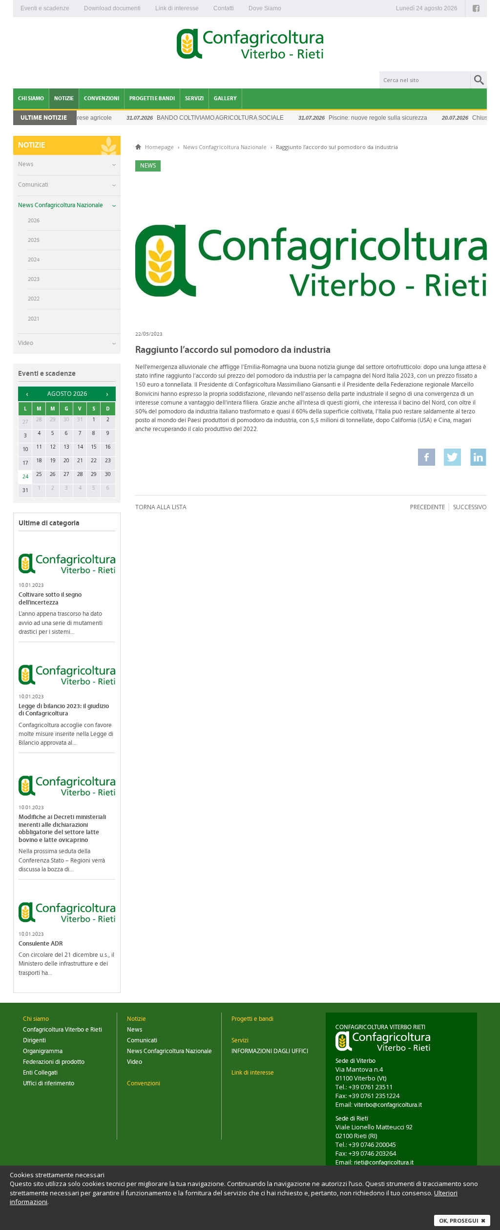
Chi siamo (31, 98)
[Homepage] (250, 45)
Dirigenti (34, 1040)
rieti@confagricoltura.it (384, 1162)
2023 (34, 279)
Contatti (223, 8)
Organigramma (42, 1051)
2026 (34, 220)
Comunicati (33, 185)
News (25, 164)
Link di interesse (177, 8)
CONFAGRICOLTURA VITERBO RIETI (380, 1027)
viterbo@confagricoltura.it (388, 1105)
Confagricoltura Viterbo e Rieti (62, 1030)
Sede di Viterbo (355, 1061)
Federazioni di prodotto (53, 1062)
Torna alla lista (161, 507)
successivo (470, 507)
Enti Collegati (40, 1073)
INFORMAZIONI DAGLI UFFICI (269, 1051)
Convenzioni (101, 98)
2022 (34, 298)
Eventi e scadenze (45, 8)
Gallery (225, 98)
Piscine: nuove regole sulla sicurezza (362, 117)
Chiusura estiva (478, 117)
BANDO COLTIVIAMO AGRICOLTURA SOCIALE (205, 117)
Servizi (194, 98)
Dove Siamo (265, 8)
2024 (34, 259)
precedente (427, 507)
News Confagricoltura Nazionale (60, 205)
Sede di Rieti (351, 1118)
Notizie (64, 98)
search (479, 79)
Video (25, 343)
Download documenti (112, 8)
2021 (34, 318)
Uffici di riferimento (48, 1083)
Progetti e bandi (152, 98)
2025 (34, 240)
